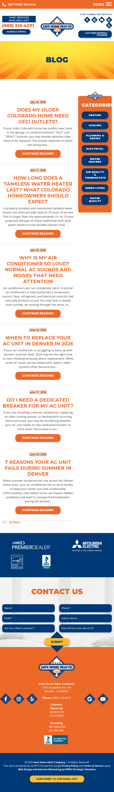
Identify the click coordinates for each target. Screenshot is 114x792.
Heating (95, 115)
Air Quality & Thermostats (95, 175)
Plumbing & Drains (95, 137)
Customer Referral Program (96, 34)
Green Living (95, 188)
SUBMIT (57, 642)
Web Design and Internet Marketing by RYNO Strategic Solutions (57, 769)
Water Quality (95, 199)
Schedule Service (16, 31)
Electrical (95, 148)
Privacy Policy (70, 765)
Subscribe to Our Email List (57, 778)
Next (16, 522)
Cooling (95, 125)
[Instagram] (109, 19)
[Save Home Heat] (57, 26)
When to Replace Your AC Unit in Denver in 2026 (38, 341)
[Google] (95, 19)
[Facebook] (87, 19)
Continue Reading (38, 153)
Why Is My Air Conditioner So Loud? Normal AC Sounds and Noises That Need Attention (38, 269)
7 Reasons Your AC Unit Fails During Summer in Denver (38, 468)
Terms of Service (93, 765)
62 (11, 522)
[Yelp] (109, 25)
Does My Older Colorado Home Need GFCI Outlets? (38, 116)
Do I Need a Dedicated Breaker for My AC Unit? (38, 403)
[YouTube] (102, 19)
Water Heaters (95, 160)
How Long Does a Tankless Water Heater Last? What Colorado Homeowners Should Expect (38, 190)
